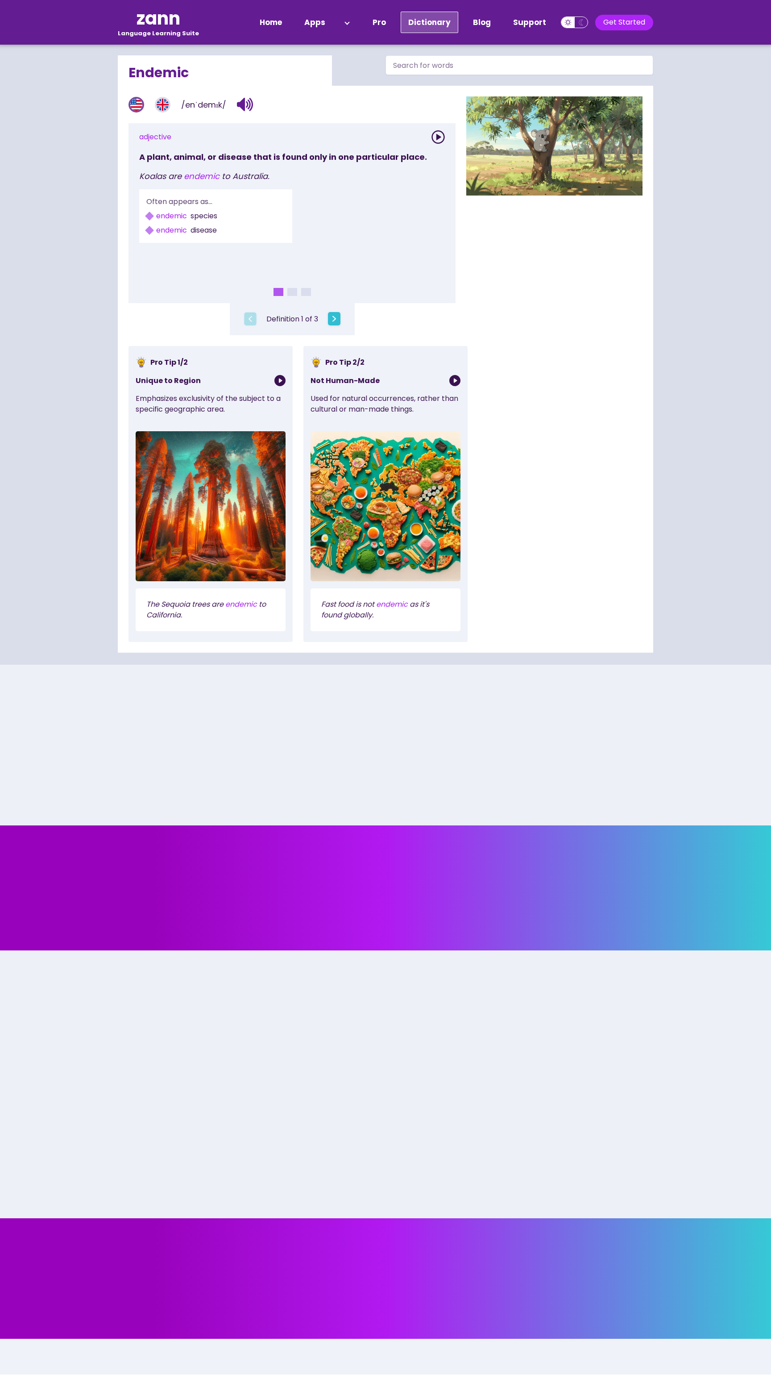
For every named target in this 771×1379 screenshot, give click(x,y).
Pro (379, 22)
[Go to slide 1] (278, 292)
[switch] (574, 22)
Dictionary (429, 22)
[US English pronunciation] (136, 104)
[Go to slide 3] (306, 292)
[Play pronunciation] (438, 137)
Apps (314, 22)
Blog (482, 22)
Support (529, 22)
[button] (245, 104)
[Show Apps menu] (347, 22)
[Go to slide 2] (292, 292)
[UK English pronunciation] (162, 104)
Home (271, 22)
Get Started (624, 22)
